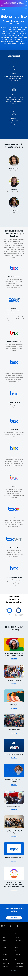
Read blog (14, 917)
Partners (4, 940)
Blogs (16, 947)
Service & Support (19, 933)
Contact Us (17, 944)
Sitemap (17, 959)
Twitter (17, 925)
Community (17, 951)
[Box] (3, 9)
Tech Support (18, 940)
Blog (10, 925)
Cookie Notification (19, 966)
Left (2, 5)
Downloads (5, 951)
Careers (4, 937)
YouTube (3, 925)
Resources (5, 954)
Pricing (4, 947)
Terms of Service (19, 963)
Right (26, 5)
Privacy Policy (6, 966)
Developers (17, 954)
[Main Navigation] (26, 9)
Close (26, 2)
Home (4, 933)
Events (4, 944)
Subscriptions (6, 963)
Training (17, 937)
